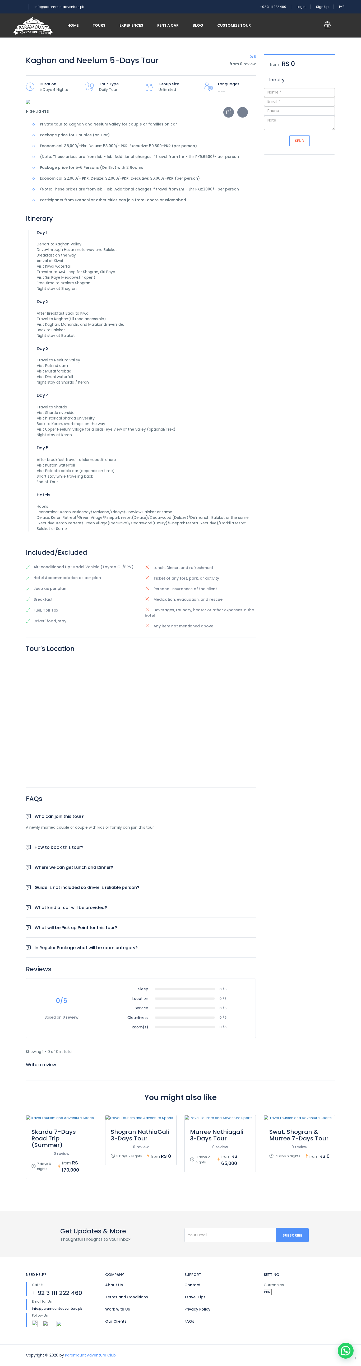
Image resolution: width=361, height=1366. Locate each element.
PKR (342, 6)
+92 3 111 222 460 (273, 6)
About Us (114, 1285)
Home (72, 25)
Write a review (41, 1065)
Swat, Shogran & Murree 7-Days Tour (298, 1135)
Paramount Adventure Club (90, 1355)
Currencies (274, 1285)
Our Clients (116, 1321)
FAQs (189, 1321)
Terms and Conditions (126, 1297)
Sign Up (322, 6)
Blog (198, 25)
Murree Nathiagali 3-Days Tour (216, 1135)
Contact (192, 1285)
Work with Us (117, 1309)
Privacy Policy (197, 1309)
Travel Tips (195, 1297)
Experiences (131, 25)
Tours (98, 25)
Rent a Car (168, 25)
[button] (346, 1351)
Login (301, 6)
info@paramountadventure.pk (59, 6)
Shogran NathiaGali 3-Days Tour (140, 1135)
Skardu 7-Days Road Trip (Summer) (53, 1138)
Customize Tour (234, 25)
